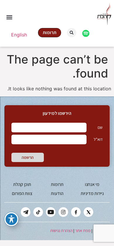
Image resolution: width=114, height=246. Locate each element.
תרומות (57, 184)
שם (100, 127)
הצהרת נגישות (61, 230)
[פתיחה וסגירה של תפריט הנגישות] (11, 219)
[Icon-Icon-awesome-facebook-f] (76, 212)
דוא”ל (98, 139)
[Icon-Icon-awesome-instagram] (63, 212)
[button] (9, 17)
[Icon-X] (88, 212)
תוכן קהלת (22, 184)
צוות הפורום (22, 193)
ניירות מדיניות (92, 193)
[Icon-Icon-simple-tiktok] (38, 212)
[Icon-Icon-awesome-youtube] (51, 212)
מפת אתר (83, 230)
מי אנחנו (92, 184)
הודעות (57, 193)
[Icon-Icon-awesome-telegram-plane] (25, 212)
